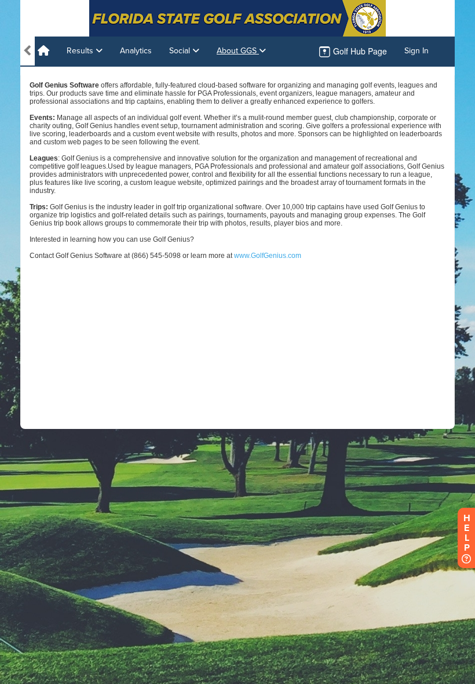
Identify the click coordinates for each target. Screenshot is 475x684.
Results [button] (81, 51)
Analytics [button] (136, 51)
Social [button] (180, 51)
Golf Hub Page (359, 51)
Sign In (416, 51)
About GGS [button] (238, 51)
